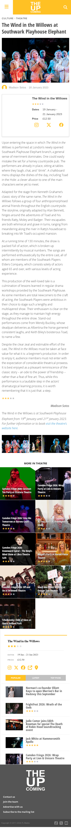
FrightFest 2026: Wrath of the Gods (44, 706)
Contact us (9, 796)
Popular (15, 677)
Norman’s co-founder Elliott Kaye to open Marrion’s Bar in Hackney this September (44, 691)
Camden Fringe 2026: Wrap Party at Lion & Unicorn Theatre (45, 757)
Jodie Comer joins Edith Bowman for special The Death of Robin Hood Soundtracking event (44, 725)
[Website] (30, 667)
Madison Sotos (17, 87)
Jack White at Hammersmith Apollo (43, 740)
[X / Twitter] (16, 667)
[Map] (36, 667)
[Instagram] (9, 667)
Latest (35, 677)
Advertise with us (13, 806)
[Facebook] (23, 667)
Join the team (10, 801)
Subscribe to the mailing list (18, 811)
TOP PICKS (56, 677)
